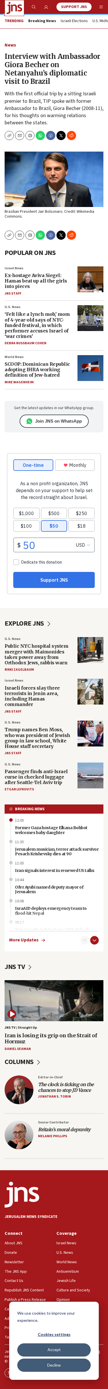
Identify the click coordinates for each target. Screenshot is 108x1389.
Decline (54, 1365)
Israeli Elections (74, 21)
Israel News (14, 268)
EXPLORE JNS (25, 623)
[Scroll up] (84, 940)
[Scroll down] (94, 940)
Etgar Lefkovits (19, 789)
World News (14, 357)
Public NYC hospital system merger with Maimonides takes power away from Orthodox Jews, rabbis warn (36, 654)
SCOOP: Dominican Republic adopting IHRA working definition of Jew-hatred (37, 369)
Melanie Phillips (52, 1136)
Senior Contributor (53, 1122)
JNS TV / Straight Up (21, 1027)
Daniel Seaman (18, 1048)
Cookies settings (54, 1334)
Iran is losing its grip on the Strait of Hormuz (51, 1038)
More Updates (24, 940)
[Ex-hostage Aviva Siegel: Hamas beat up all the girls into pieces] (90, 279)
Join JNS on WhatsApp (58, 421)
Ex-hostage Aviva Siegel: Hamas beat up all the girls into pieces (36, 280)
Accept (54, 1349)
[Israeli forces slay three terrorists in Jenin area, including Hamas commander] (90, 692)
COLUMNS (20, 1062)
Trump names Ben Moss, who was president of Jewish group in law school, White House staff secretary (37, 738)
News (10, 45)
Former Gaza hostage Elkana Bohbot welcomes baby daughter (51, 830)
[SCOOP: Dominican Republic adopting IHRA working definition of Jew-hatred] (90, 368)
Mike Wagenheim (19, 382)
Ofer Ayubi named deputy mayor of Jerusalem (49, 890)
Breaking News (30, 809)
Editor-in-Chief (50, 1077)
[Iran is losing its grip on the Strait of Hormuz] (54, 1000)
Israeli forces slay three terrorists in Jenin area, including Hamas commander (32, 696)
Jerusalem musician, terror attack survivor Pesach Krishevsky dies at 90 (56, 852)
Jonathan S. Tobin (54, 1096)
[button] (30, 135)
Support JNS (74, 7)
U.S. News (12, 307)
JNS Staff (13, 293)
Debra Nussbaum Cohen (25, 343)
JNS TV (15, 967)
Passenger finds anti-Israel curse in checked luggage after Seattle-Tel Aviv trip (36, 777)
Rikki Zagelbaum (19, 669)
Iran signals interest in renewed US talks (54, 870)
